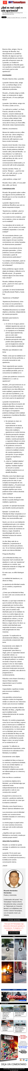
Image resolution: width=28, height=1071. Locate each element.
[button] (8, 949)
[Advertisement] (14, 33)
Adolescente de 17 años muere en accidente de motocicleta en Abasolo (6, 1015)
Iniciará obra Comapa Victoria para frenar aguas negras (20, 1014)
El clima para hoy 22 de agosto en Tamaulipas (6, 1029)
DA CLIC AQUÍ (14, 933)
